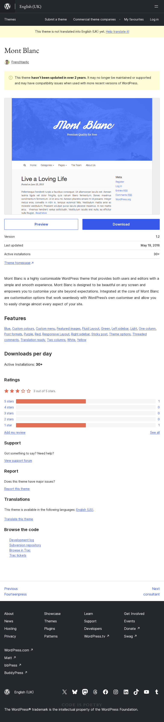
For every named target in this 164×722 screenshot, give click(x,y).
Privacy (10, 636)
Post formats (13, 334)
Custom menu (45, 328)
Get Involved (134, 613)
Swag (130, 636)
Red (38, 334)
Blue (7, 328)
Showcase (52, 613)
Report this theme (17, 489)
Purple (28, 334)
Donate (132, 628)
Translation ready (32, 340)
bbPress (13, 665)
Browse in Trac (20, 550)
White (71, 340)
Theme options (120, 334)
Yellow (81, 340)
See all (155, 432)
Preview (41, 224)
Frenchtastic (20, 62)
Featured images (69, 328)
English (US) (84, 509)
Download (121, 224)
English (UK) (24, 692)
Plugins (49, 628)
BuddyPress (16, 673)
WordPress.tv (97, 636)
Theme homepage (17, 263)
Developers (93, 628)
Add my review (14, 432)
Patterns (51, 636)
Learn (88, 613)
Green (105, 328)
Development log (21, 540)
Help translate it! (117, 31)
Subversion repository (25, 545)
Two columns (56, 340)
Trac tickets (17, 555)
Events (129, 621)
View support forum (18, 460)
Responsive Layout (55, 334)
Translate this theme (18, 519)
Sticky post (99, 334)
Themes (10, 19)
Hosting (10, 628)
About (9, 613)
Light (133, 328)
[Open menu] (157, 6)
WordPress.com (18, 650)
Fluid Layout (90, 328)
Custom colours (23, 328)
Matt (10, 658)
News (8, 621)
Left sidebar (120, 328)
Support (90, 621)
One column (147, 328)
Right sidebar (80, 334)
